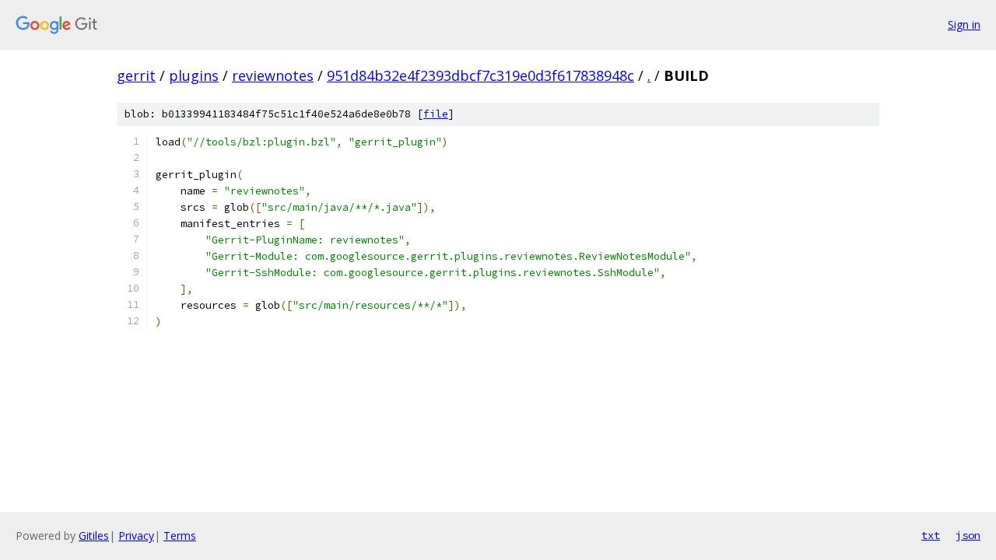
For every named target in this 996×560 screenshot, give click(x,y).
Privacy (136, 535)
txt (930, 535)
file (435, 114)
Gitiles (94, 535)
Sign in (964, 24)
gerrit (136, 75)
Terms (179, 535)
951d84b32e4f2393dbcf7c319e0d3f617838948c (480, 75)
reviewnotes (273, 75)
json (968, 535)
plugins (194, 75)
